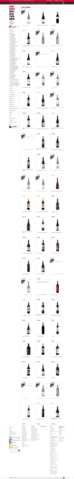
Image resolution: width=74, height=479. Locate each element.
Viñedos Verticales (53, 463)
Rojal (51, 433)
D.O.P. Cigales (12, 43)
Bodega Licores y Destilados (13, 108)
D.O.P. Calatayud (12, 40)
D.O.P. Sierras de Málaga (14, 68)
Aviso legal (11, 431)
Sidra (10, 116)
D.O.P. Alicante (12, 34)
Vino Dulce (27, 3)
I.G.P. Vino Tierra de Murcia (14, 83)
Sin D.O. (11, 86)
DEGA (14, 27)
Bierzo (60, 435)
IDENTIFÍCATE (50, 0)
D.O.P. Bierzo (12, 36)
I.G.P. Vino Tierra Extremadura (14, 84)
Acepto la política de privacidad (15, 452)
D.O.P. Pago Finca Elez (13, 59)
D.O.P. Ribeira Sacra (13, 63)
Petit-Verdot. (52, 428)
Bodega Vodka (11, 102)
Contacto (10, 430)
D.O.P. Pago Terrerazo (13, 60)
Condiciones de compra (12, 433)
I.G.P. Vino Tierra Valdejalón (14, 85)
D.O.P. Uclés (12, 74)
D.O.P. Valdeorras (13, 76)
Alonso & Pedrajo (53, 456)
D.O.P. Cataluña (12, 42)
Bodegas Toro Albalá (53, 444)
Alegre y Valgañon (53, 452)
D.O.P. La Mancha (13, 48)
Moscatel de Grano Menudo (54, 431)
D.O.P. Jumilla (12, 47)
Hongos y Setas (33, 436)
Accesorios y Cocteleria (13, 122)
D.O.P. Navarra (12, 57)
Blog (10, 429)
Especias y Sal (33, 427)
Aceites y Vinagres (34, 430)
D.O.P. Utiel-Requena (13, 75)
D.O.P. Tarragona (12, 70)
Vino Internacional (12, 94)
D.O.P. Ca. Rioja (12, 39)
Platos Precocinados (34, 429)
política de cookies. (59, 477)
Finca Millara (52, 462)
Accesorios (11, 120)
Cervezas (10, 112)
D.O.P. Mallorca (12, 52)
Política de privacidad (12, 432)
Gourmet (44, 3)
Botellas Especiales (12, 110)
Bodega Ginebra (11, 96)
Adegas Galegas (52, 461)
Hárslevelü (52, 427)
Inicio (10, 426)
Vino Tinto (22, 3)
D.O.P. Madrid (12, 51)
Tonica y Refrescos (12, 118)
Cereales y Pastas (34, 440)
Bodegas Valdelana (53, 473)
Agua (10, 124)
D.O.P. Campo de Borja (13, 41)
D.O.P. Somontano (13, 69)
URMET (14, 126)
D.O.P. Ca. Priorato (13, 38)
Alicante (60, 433)
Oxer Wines (52, 451)
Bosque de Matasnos (53, 446)
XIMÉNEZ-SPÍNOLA (53, 450)
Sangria (10, 114)
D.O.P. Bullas (12, 37)
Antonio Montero (52, 439)
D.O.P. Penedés (12, 61)
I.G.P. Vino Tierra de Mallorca (14, 82)
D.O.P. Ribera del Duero (14, 65)
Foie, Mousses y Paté (34, 438)
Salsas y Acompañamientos (35, 435)
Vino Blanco (12, 3)
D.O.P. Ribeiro (12, 64)
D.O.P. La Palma (12, 49)
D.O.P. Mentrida (12, 54)
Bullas (60, 436)
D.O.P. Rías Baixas (13, 62)
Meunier (51, 432)
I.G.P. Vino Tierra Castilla (14, 79)
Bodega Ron (11, 98)
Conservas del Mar (34, 433)
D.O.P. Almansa (12, 35)
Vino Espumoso (32, 3)
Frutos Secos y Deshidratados (35, 439)
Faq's (10, 428)
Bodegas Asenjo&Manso (54, 443)
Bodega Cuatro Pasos (53, 470)
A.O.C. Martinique (61, 438)
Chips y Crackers (33, 432)
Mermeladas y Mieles (34, 437)
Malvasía (51, 430)
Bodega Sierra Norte (53, 442)
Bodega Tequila (11, 104)
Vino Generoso (39, 3)
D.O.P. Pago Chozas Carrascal (15, 58)
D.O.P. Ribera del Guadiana (14, 66)
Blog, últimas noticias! (15, 437)
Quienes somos (11, 427)
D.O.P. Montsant (12, 56)
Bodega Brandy (11, 106)
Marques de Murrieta (53, 455)
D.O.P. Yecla (12, 78)
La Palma (60, 430)
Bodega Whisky (11, 100)
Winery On (51, 449)
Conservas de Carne (34, 428)
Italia (59, 439)
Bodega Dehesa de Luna (54, 466)
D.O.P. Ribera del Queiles (14, 67)
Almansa (60, 434)
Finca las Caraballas (53, 467)
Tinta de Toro (52, 429)
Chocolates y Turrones (34, 431)
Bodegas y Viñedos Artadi (54, 445)
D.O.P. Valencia (12, 77)
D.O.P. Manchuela (13, 53)
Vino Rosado (17, 3)
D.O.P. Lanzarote (12, 50)
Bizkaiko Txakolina (62, 429)
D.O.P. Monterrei (12, 55)
